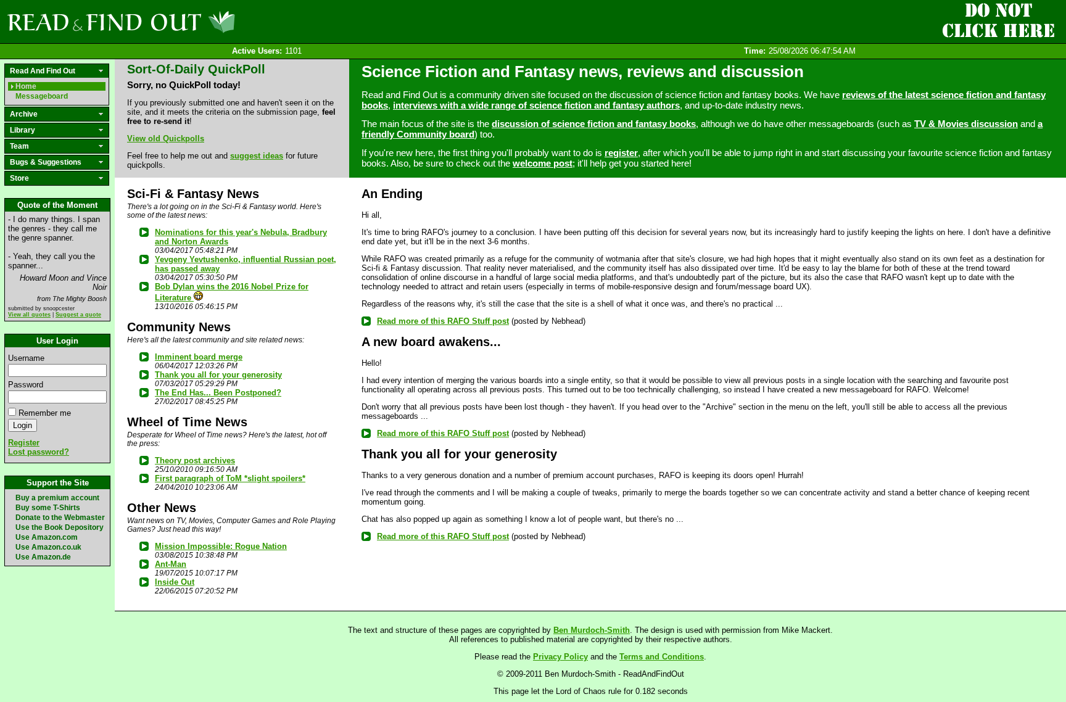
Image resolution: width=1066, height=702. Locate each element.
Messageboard (41, 96)
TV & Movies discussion (966, 123)
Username (26, 358)
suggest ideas (256, 155)
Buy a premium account (57, 497)
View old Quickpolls (165, 138)
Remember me (45, 413)
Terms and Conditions (661, 656)
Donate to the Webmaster (60, 517)
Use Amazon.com (46, 537)
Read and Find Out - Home (186, 22)
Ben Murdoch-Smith (591, 630)
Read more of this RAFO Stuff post (443, 321)
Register (23, 442)
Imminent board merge (198, 356)
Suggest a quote (78, 315)
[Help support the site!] (998, 21)
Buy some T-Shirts (47, 507)
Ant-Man (170, 564)
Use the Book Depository (59, 527)
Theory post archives (195, 460)
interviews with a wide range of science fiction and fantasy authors (536, 105)
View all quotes (29, 315)
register (621, 152)
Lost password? (38, 451)
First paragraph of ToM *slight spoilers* (230, 478)
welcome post (542, 163)
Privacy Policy (560, 656)
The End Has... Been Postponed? (218, 392)
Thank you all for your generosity (218, 374)
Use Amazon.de (43, 557)
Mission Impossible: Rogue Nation (221, 546)
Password (25, 384)
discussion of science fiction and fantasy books (594, 123)
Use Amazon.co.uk (48, 547)
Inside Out (174, 582)
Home (25, 86)
